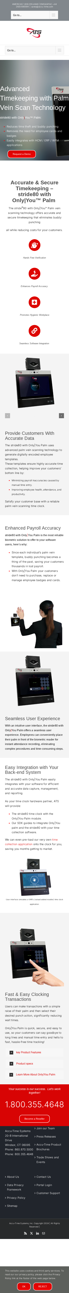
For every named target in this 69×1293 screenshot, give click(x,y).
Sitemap (12, 1205)
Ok (23, 1286)
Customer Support (48, 1193)
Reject (42, 1286)
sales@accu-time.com (42, 6)
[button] (7, 415)
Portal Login (44, 1184)
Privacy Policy (16, 1197)
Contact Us (44, 1176)
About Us (13, 1176)
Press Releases (46, 1136)
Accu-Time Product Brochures (49, 1147)
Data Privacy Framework (15, 1187)
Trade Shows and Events (48, 1160)
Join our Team (46, 1128)
